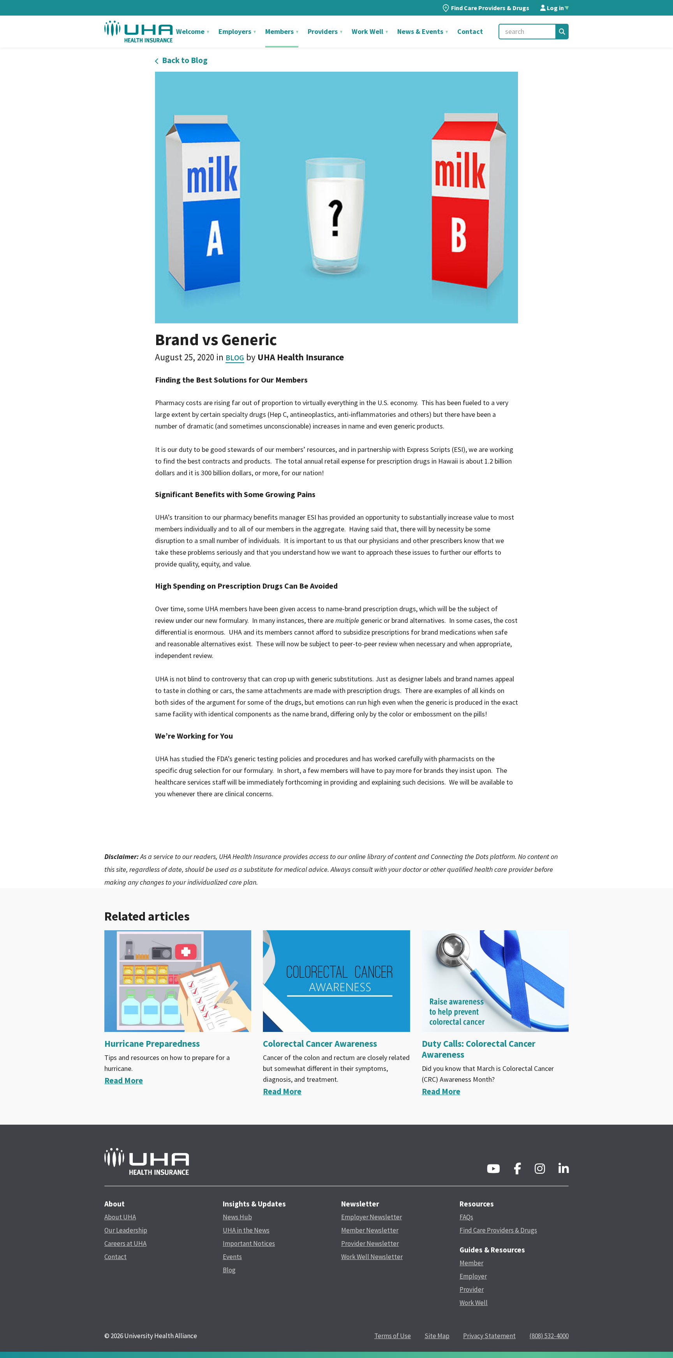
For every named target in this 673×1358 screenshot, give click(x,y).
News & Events (421, 31)
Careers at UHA (125, 1243)
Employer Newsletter (371, 1217)
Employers (235, 31)
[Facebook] (517, 1170)
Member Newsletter (369, 1230)
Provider (472, 1289)
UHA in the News (246, 1230)
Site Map (437, 1336)
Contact (470, 31)
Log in (555, 8)
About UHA (120, 1217)
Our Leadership (125, 1230)
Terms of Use (392, 1336)
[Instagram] (540, 1170)
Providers (323, 31)
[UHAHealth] (138, 31)
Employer (473, 1276)
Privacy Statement (489, 1336)
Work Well (368, 31)
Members (280, 31)
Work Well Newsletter (372, 1256)
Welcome (191, 31)
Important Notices (249, 1243)
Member (471, 1263)
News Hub (237, 1217)
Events (232, 1256)
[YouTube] (493, 1170)
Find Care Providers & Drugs (490, 8)
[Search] (562, 31)
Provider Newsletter (370, 1243)
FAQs (466, 1217)
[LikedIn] (563, 1170)
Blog (235, 357)
